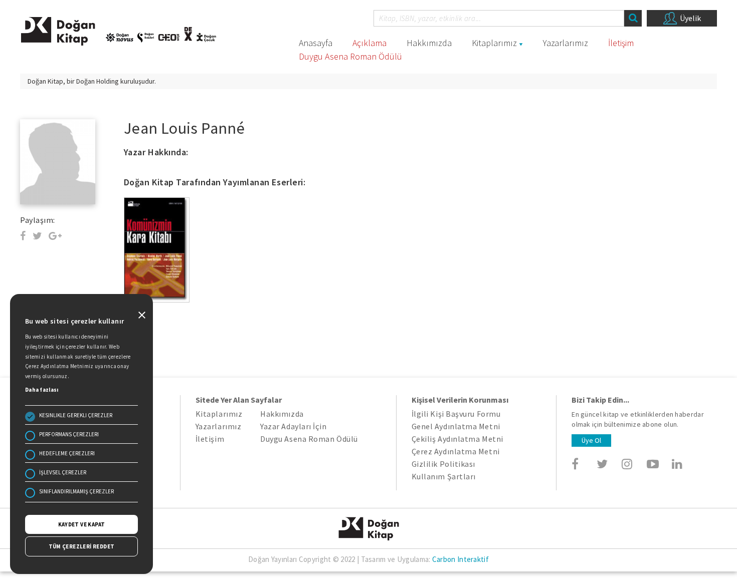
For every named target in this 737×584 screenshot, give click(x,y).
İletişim (621, 43)
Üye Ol (591, 440)
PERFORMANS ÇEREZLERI (69, 434)
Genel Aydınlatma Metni (456, 426)
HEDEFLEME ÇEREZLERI (67, 453)
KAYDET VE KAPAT (81, 524)
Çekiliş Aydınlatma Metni (457, 439)
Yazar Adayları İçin (293, 426)
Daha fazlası (42, 389)
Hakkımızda (429, 43)
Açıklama (369, 43)
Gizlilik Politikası (443, 464)
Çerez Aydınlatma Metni (456, 451)
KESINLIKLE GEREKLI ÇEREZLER (75, 415)
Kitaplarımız (494, 43)
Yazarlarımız (565, 43)
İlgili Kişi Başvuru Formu (456, 414)
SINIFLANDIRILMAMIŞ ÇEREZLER (76, 491)
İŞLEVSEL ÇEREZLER (62, 472)
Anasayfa (315, 43)
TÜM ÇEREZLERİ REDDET (82, 546)
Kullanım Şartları (444, 476)
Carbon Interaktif (460, 559)
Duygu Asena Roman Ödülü (350, 56)
